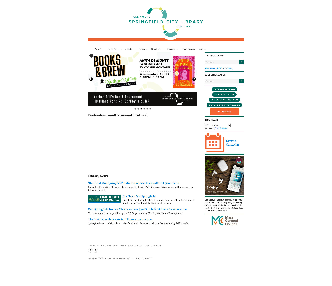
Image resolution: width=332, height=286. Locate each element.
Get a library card (224, 89)
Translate (223, 128)
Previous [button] (91, 79)
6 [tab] (150, 109)
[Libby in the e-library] (224, 175)
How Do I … (113, 49)
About (98, 49)
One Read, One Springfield (139, 196)
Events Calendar (232, 142)
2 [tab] (138, 109)
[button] (91, 56)
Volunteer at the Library (131, 245)
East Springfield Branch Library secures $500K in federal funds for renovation (137, 209)
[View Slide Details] (142, 79)
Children (155, 49)
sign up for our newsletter (224, 105)
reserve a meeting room (224, 100)
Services (171, 49)
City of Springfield (152, 245)
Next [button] (194, 79)
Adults (128, 49)
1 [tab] (135, 109)
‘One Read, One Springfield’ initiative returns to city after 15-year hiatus (133, 183)
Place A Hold (210, 68)
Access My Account (225, 68)
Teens (142, 49)
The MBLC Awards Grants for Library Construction (120, 219)
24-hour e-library (224, 95)
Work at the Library (109, 245)
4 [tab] (144, 109)
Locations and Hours (192, 49)
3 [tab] (141, 109)
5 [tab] (147, 109)
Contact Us (93, 245)
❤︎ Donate (224, 111)
